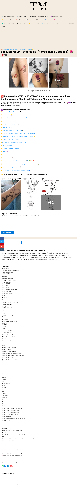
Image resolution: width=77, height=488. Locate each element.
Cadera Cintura (5, 366)
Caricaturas (27, 253)
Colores (33, 253)
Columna (55, 253)
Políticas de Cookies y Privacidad (9, 440)
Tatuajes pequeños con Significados (10, 451)
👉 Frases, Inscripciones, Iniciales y (10, 139)
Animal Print (10, 253)
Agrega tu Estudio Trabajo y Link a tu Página (12, 430)
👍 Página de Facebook (34, 23)
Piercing (4, 345)
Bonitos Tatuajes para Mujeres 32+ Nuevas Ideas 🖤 (22, 179)
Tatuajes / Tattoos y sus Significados (10, 410)
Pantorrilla (4, 397)
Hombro (4, 379)
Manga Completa (6, 383)
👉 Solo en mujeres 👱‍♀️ (6, 114)
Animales (5, 253)
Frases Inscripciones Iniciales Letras (10, 302)
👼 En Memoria (39, 19)
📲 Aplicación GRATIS (22, 16)
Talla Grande (17, 259)
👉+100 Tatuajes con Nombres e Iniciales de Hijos (13, 142)
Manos (3, 385)
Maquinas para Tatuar (7, 307)
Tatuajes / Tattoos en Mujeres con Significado (14, 49)
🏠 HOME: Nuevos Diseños (8, 16)
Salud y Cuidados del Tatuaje (8, 349)
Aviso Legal (4, 432)
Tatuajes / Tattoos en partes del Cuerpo (11, 359)
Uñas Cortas (47, 259)
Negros (21, 257)
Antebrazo (4, 362)
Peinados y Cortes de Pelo (8, 334)
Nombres (29, 257)
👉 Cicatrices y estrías (6, 145)
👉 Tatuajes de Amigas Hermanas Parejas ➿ (12, 130)
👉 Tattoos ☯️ (4, 151)
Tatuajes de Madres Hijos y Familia (10, 414)
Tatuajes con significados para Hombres (11, 446)
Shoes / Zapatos (6, 338)
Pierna (3, 403)
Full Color (26, 255)
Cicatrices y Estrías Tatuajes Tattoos (10, 270)
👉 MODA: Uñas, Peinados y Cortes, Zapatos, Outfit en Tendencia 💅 (18, 118)
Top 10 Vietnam (5, 299)
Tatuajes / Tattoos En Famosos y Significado (12, 353)
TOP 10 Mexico (5, 297)
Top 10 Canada (5, 287)
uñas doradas (54, 259)
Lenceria (4, 328)
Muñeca (4, 387)
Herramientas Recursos (7, 304)
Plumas (60, 257)
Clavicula (4, 369)
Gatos (30, 255)
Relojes (3, 313)
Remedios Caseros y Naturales (9, 347)
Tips (37, 259)
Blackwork (22, 253)
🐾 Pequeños (48, 19)
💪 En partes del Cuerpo (7, 19)
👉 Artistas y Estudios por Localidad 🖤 (11, 167)
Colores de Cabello (45, 253)
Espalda (4, 377)
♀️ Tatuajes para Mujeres (56, 16)
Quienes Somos (5, 442)
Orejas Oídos (5, 395)
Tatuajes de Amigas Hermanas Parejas (10, 412)
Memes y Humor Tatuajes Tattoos (9, 321)
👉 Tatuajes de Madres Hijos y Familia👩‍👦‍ (11, 111)
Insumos (4, 306)
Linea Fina (51, 255)
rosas (30, 49)
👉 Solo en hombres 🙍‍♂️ (7, 157)
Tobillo (3, 405)
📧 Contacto (45, 23)
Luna (55, 255)
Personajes (39, 257)
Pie (3, 401)
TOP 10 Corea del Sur (7, 291)
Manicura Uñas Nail (6, 332)
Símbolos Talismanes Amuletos (9, 351)
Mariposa (59, 255)
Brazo (3, 364)
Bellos (18, 253)
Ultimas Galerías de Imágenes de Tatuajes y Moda (13, 453)
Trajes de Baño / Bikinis (7, 340)
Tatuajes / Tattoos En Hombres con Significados (13, 355)
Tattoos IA (23, 259)
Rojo (63, 257)
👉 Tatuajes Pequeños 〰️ (7, 127)
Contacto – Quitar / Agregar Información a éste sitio (14, 434)
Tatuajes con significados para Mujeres (11, 449)
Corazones (61, 253)
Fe (11, 255)
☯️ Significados (29, 19)
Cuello (3, 373)
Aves (14, 253)
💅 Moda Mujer (19, 19)
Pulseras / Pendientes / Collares (9, 336)
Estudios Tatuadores (6, 282)
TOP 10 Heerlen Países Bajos (8, 295)
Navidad (16, 257)
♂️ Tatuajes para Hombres (8, 23)
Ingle (3, 381)
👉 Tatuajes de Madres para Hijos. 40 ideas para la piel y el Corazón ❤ (19, 133)
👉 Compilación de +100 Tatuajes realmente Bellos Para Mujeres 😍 (18, 136)
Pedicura (33, 257)
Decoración (4, 276)
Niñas (25, 257)
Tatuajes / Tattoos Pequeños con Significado (12, 408)
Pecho (3, 399)
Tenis (29, 259)
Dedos (3, 375)
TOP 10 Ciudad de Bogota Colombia (10, 289)
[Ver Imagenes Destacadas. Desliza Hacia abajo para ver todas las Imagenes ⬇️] (38, 72)
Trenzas (41, 259)
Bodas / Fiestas (5, 268)
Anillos (3, 311)
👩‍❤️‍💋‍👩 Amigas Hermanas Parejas (60, 19)
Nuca (3, 391)
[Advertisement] (38, 37)
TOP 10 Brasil (5, 285)
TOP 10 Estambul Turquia (8, 293)
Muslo (3, 389)
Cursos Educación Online (7, 272)
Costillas (4, 371)
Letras (46, 255)
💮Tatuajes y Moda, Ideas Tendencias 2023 (12, 455)
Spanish (6, 476)
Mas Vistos (10, 257)
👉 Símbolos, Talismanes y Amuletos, (10, 148)
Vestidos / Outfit (6, 342)
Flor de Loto (16, 255)
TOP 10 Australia (6, 283)
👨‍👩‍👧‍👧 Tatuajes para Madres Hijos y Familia (39, 16)
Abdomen (4, 360)
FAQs (3, 436)
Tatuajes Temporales (6, 416)
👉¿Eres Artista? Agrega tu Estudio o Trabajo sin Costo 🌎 (16, 170)
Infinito (39, 255)
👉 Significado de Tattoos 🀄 (8, 121)
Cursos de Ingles (6, 273)
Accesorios (4, 324)
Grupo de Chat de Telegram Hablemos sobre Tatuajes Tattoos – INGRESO (18, 438)
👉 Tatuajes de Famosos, (7, 154)
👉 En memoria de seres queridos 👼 (10, 124)
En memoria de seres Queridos (9, 280)
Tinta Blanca (33, 259)
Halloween (34, 255)
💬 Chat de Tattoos (21, 23)
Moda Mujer (4, 323)
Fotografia (4, 316)
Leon (43, 255)
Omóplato (4, 393)
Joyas (3, 310)
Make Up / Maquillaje (7, 330)
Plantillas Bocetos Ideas (50, 257)
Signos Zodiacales (8, 259)
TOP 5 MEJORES (6, 420)
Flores (28, 49)
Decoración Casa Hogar (7, 278)
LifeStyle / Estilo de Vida (7, 315)
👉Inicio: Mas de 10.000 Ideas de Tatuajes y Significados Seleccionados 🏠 (20, 164)
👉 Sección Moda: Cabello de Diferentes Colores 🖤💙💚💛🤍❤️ (17, 161)
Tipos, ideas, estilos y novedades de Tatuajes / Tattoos (14, 418)
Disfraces (4, 326)
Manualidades (5, 319)
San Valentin (70, 257)
